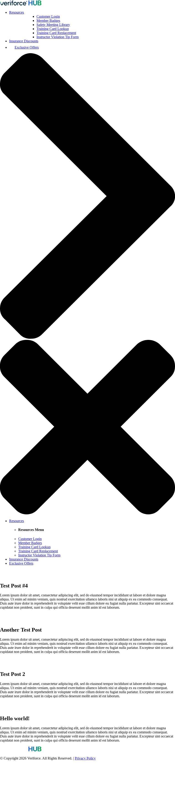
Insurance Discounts (23, 41)
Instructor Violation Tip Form (57, 37)
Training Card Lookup (52, 29)
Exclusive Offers (27, 47)
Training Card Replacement (56, 33)
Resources (16, 12)
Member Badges (48, 20)
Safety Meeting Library (53, 25)
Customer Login (48, 16)
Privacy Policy (85, 758)
